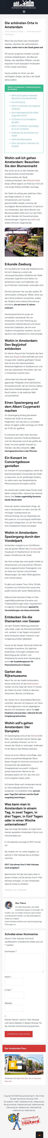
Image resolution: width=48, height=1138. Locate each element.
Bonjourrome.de (10, 1105)
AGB (36, 1099)
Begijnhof (18, 356)
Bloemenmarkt (33, 180)
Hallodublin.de (18, 1110)
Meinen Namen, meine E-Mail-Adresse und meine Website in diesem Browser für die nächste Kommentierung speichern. (23, 1023)
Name (8, 977)
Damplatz (35, 736)
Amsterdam (22, 890)
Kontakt (13, 1099)
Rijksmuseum (33, 683)
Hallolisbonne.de (26, 1102)
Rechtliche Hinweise (25, 1099)
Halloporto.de (38, 1102)
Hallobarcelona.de (24, 1105)
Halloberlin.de (23, 1107)
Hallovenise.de (12, 1107)
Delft (33, 219)
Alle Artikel (40, 1096)
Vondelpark (34, 548)
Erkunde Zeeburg (18, 102)
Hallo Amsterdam (24, 4)
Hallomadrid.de (35, 1107)
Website (8, 1003)
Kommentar (11, 951)
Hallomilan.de (30, 1110)
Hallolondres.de (38, 1105)
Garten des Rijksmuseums (21, 139)
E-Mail (8, 990)
